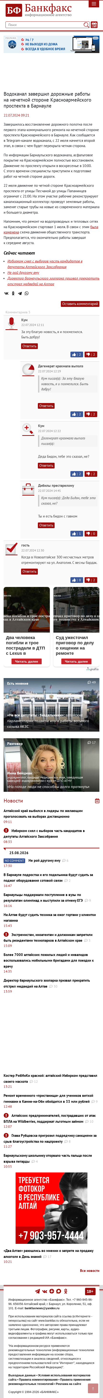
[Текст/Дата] (94, 24)
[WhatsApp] (26, 293)
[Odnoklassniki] (66, 1291)
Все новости (89, 1270)
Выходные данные (22, 1375)
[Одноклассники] (13, 293)
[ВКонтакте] (6, 293)
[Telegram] (20, 293)
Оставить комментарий (80, 303)
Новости (13, 800)
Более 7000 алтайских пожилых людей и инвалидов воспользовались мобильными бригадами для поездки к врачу (49, 960)
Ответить (29, 346)
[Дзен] (52, 1291)
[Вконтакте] (44, 1291)
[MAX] (59, 1291)
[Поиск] (86, 25)
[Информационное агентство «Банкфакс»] (39, 10)
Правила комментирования (38, 1379)
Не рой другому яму (23, 272)
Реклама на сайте (68, 1384)
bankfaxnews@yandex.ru (42, 1308)
